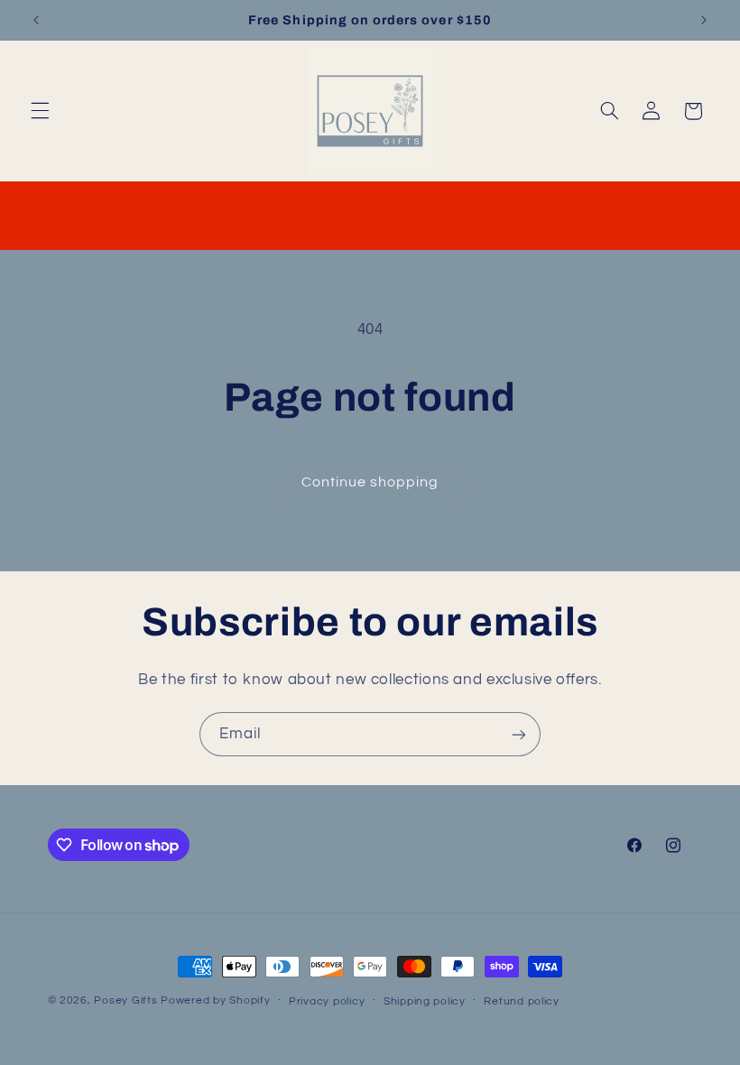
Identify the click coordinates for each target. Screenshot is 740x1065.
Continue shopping (370, 482)
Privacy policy (327, 1001)
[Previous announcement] (36, 20)
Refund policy (522, 1001)
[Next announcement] (704, 20)
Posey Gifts (125, 1000)
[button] (39, 111)
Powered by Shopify (215, 1000)
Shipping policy (425, 1001)
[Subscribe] (519, 734)
